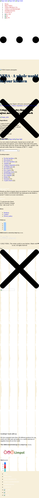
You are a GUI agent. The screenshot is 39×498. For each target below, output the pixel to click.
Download (7, 160)
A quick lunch (8, 180)
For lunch (26, 105)
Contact (6, 214)
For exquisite (8, 175)
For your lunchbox (9, 162)
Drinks (6, 177)
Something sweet (9, 172)
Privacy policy (8, 216)
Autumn (6, 163)
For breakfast (8, 173)
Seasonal (6, 179)
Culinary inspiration (17, 105)
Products (6, 213)
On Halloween (8, 167)
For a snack (33, 105)
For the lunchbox (5, 105)
